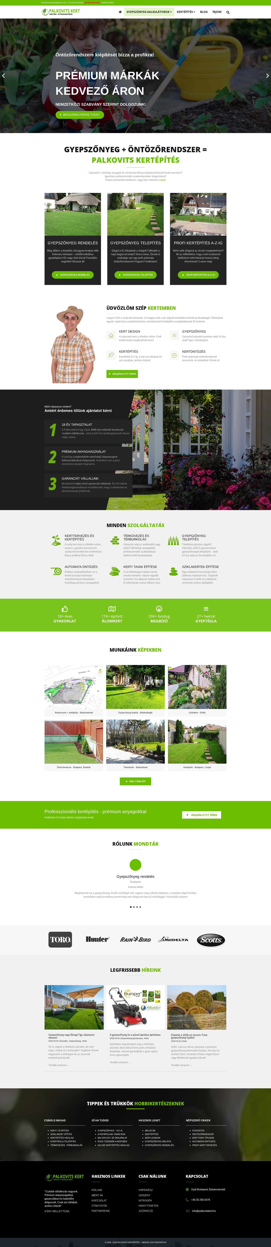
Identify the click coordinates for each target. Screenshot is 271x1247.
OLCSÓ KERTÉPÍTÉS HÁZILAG (114, 1145)
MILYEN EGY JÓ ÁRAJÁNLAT (112, 1138)
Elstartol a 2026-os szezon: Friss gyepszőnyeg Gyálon (189, 1036)
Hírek (84, 1041)
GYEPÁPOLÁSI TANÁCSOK (111, 1134)
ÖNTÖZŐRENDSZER (203, 1134)
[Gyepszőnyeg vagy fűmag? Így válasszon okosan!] (74, 1007)
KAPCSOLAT (99, 1200)
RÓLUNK (97, 1190)
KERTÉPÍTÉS (185, 12)
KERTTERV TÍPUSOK (203, 1138)
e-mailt (161, 180)
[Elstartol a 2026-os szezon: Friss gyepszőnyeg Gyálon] (196, 1007)
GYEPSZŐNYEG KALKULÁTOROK (148, 12)
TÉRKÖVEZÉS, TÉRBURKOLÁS (66, 1145)
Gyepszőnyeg (75, 1041)
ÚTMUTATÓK (99, 1205)
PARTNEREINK (101, 1211)
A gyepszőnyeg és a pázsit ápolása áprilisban (135, 1035)
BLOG (204, 12)
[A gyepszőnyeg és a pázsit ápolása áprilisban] (135, 1007)
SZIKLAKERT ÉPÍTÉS (61, 1134)
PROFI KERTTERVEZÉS (204, 1145)
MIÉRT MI (97, 1195)
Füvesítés (64, 1041)
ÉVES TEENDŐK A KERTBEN (112, 1141)
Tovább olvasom (59, 1065)
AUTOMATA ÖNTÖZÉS (203, 1141)
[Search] (227, 12)
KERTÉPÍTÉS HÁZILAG (62, 1138)
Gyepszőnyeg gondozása (132, 1038)
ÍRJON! (217, 12)
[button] (3, 75)
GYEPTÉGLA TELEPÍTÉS (63, 1141)
